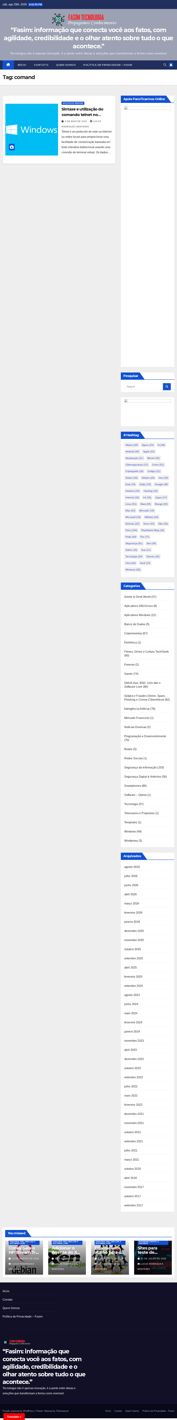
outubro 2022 (132, 1068)
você (145, 563)
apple (149, 451)
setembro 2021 (133, 1141)
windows (133, 569)
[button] (165, 64)
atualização (134, 458)
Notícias (132, 523)
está (130, 484)
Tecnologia (133, 556)
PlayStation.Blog (152, 530)
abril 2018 (130, 1177)
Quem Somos (66, 64)
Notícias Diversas (135, 727)
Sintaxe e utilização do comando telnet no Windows (82, 115)
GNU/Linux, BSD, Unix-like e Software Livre (22, 1242)
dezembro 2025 (134, 930)
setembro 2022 (133, 1077)
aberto (131, 445)
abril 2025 (130, 967)
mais (146, 504)
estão (145, 484)
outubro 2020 (132, 1168)
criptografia (134, 471)
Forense (129, 664)
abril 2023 (130, 1049)
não (163, 523)
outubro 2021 (132, 1132)
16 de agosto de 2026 (25, 1258)
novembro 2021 (134, 1123)
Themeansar (62, 1411)
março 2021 (131, 1159)
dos (163, 477)
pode (130, 536)
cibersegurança (136, 464)
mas (130, 510)
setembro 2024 (133, 985)
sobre (131, 550)
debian (148, 477)
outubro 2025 (132, 949)
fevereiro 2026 (133, 912)
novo (148, 523)
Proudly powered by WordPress (19, 1411)
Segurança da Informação (140, 767)
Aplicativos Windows (73, 103)
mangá (161, 504)
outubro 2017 (132, 1196)
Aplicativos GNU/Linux (138, 605)
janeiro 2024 (132, 1031)
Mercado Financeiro (137, 717)
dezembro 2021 (134, 1113)
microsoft (133, 517)
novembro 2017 (134, 1187)
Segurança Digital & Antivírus (142, 776)
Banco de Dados (134, 624)
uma (130, 563)
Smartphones (132, 785)
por (144, 536)
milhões (151, 517)
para (131, 530)
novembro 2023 (134, 1040)
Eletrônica (130, 642)
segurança (134, 543)
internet (132, 497)
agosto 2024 (132, 994)
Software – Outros (135, 794)
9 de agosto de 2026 (68, 1258)
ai (161, 445)
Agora (148, 445)
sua (146, 550)
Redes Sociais (133, 758)
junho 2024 (131, 1004)
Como (158, 464)
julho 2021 (131, 1150)
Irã (147, 497)
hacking (151, 491)
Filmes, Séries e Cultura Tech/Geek (146, 651)
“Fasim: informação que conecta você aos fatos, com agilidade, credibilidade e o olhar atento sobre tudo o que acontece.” (88, 38)
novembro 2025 (134, 940)
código (153, 471)
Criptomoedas (133, 633)
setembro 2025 (133, 958)
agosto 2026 (132, 866)
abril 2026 (130, 894)
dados (131, 477)
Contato (41, 64)
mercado (146, 510)
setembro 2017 (133, 1205)
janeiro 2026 (132, 921)
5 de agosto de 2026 (111, 1258)
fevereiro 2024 (133, 1022)
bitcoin (153, 458)
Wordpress (131, 840)
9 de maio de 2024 (76, 121)
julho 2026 (131, 876)
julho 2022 (131, 1086)
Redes (128, 749)
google (161, 484)
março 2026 (131, 903)
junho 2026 (131, 885)
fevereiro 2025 (133, 976)
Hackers (132, 491)
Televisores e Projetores (139, 813)
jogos (161, 497)
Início (22, 64)
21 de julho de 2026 (153, 1258)
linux (131, 504)
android (132, 451)
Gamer (128, 673)
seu (151, 543)
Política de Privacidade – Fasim (107, 64)
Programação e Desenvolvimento (145, 736)
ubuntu (153, 556)
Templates (130, 822)
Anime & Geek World (137, 596)
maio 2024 (131, 1013)
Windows (130, 831)
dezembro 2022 (134, 1059)
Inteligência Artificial (137, 708)
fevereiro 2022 (133, 1104)
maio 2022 (131, 1095)
